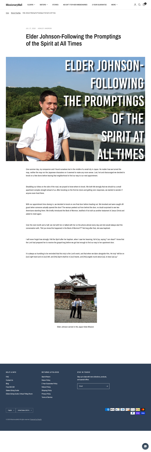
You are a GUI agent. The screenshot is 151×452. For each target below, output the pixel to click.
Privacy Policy (46, 394)
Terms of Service (47, 397)
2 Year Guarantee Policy (49, 383)
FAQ (7, 376)
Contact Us (9, 380)
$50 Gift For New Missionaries (75, 4)
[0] (143, 4)
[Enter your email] (107, 386)
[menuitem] (31, 4)
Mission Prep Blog (15, 13)
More (113, 4)
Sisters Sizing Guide (12, 390)
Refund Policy (46, 387)
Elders (30, 4)
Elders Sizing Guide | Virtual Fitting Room (19, 394)
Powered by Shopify (36, 419)
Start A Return (46, 376)
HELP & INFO (11, 372)
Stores (55, 4)
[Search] (139, 4)
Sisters (43, 4)
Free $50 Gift (10, 387)
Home (7, 13)
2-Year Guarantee (99, 4)
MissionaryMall (14, 4)
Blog (7, 383)
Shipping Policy (47, 390)
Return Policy (46, 380)
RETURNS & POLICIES (50, 372)
